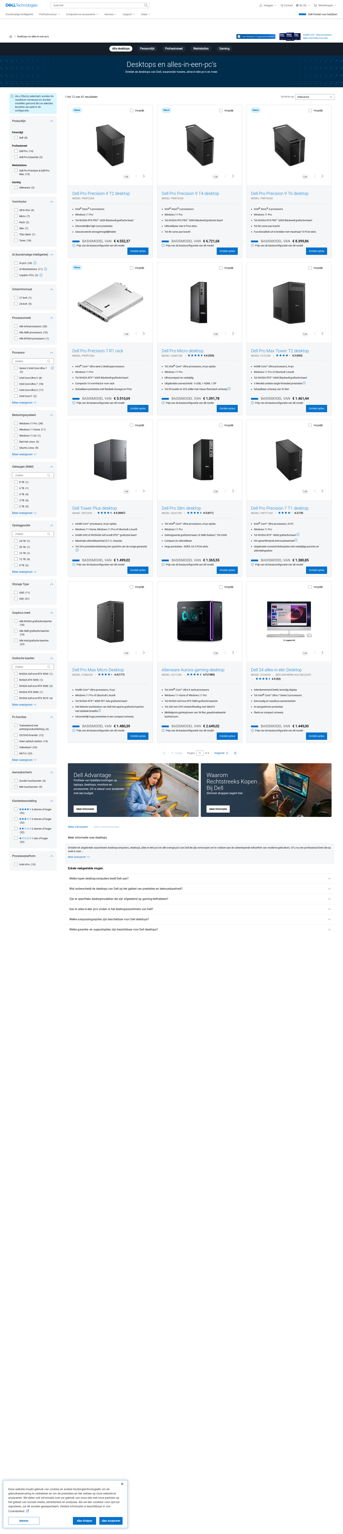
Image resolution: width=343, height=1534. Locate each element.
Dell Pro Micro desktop (182, 350)
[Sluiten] (122, 1484)
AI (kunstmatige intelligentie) (30, 254)
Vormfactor (19, 201)
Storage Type (20, 584)
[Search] (49, 361)
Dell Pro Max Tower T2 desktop (280, 350)
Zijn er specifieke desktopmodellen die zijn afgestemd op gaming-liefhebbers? (118, 899)
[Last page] (235, 753)
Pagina (191, 753)
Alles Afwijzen (84, 1520)
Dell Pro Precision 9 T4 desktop (190, 193)
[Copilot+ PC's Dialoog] (40, 275)
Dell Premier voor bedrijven (322, 14)
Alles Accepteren (111, 1520)
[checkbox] (21, 137)
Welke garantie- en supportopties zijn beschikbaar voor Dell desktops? (113, 929)
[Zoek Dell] (146, 5)
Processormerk (21, 318)
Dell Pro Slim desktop (181, 508)
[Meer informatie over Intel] (290, 35)
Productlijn (19, 121)
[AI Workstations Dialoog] (45, 269)
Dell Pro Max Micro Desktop (98, 669)
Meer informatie (85, 809)
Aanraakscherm (22, 772)
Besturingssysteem (24, 415)
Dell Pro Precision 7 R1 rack (97, 350)
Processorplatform (24, 856)
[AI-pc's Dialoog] (35, 262)
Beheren (24, 1520)
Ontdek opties (138, 251)
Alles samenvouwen (106, 827)
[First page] (164, 753)
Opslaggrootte (21, 525)
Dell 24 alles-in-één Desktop (276, 669)
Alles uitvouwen (78, 827)
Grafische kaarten (23, 658)
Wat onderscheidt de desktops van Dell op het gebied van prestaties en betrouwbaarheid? (126, 888)
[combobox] (99, 5)
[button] (268, 5)
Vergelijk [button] (139, 110)
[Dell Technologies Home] (21, 5)
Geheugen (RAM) (23, 466)
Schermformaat (22, 289)
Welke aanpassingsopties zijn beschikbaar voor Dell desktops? (109, 919)
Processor (18, 352)
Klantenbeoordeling (24, 801)
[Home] (11, 36)
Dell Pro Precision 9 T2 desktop (101, 193)
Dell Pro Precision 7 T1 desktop (280, 508)
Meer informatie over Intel (315, 38)
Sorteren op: (287, 96)
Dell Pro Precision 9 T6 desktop (280, 193)
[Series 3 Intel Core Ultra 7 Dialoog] (52, 368)
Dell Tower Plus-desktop (94, 508)
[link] (286, 5)
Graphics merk (21, 612)
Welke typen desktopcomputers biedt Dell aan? (99, 878)
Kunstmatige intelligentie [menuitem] (19, 14)
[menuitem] (49, 14)
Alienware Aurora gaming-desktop (193, 669)
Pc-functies (19, 717)
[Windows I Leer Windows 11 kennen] (255, 36)
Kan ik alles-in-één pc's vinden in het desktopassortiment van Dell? (111, 909)
